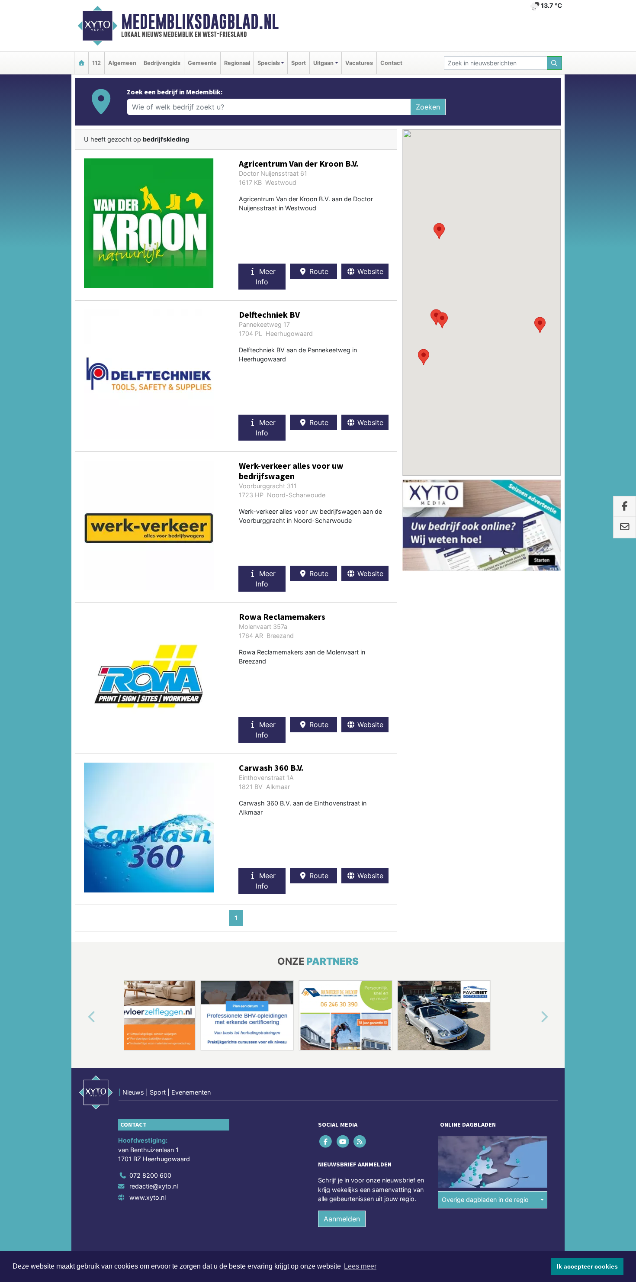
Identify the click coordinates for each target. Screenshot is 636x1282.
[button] (540, 325)
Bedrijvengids (162, 63)
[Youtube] (343, 1141)
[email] (625, 527)
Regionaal (237, 63)
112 (96, 63)
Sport (298, 63)
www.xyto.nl (147, 1197)
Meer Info (266, 276)
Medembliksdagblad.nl (200, 21)
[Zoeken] (554, 63)
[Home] (81, 63)
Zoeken (428, 107)
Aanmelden (342, 1218)
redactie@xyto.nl (153, 1186)
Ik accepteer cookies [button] (587, 1266)
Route (317, 271)
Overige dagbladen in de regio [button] (485, 1199)
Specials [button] (268, 63)
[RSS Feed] (360, 1141)
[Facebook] (326, 1141)
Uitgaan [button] (323, 63)
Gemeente (202, 63)
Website (369, 271)
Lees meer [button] (360, 1266)
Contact (391, 63)
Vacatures (359, 63)
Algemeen (122, 63)
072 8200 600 (150, 1175)
